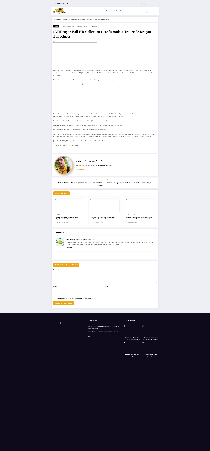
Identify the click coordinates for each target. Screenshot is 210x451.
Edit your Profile (103, 165)
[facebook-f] (138, 3)
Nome (55, 286)
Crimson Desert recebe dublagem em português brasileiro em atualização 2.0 (150, 355)
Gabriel (59, 215)
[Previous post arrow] (54, 182)
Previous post (99, 180)
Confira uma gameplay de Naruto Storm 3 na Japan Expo (129, 183)
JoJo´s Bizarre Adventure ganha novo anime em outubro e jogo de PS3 (80, 184)
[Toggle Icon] (156, 11)
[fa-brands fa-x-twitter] (143, 3)
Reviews (138, 11)
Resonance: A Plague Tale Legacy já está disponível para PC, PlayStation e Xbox (67, 218)
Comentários (56, 269)
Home (108, 11)
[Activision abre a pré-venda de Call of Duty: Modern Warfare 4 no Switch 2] (105, 205)
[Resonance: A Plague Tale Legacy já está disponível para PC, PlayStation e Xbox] (69, 205)
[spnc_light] (152, 11)
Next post (109, 180)
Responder (69, 247)
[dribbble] (147, 3)
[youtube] (156, 3)
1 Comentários (93, 26)
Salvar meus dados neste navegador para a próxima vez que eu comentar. (74, 298)
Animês (114, 11)
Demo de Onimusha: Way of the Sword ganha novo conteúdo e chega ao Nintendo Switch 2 (139, 218)
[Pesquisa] (147, 11)
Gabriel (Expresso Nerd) (68, 26)
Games (130, 11)
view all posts (80, 169)
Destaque (123, 11)
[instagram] (152, 3)
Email (106, 286)
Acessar (90, 336)
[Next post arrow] (156, 182)
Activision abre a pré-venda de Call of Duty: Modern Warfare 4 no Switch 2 (103, 218)
